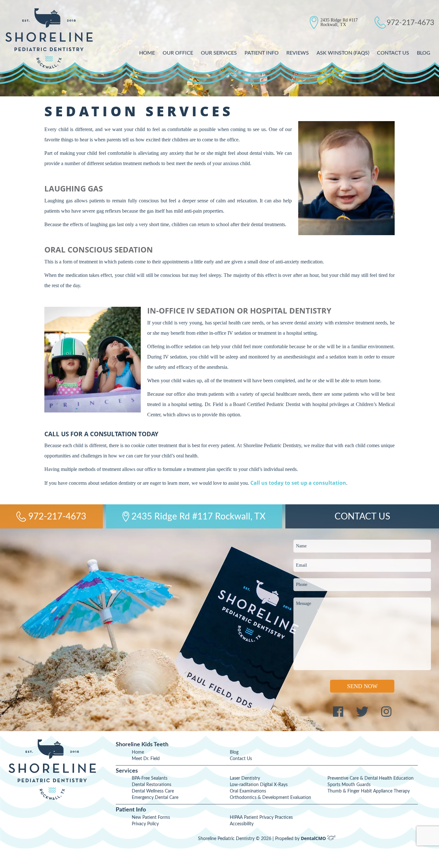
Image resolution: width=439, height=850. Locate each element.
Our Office (178, 53)
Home (147, 53)
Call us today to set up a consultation (298, 482)
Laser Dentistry (245, 778)
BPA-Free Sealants (149, 778)
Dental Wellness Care (153, 791)
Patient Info (262, 53)
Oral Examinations (248, 791)
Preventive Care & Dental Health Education (370, 778)
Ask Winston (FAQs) (343, 53)
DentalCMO (314, 838)
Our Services (219, 53)
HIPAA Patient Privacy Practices (261, 817)
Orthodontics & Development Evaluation (270, 797)
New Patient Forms (151, 817)
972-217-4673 (410, 22)
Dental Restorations (151, 785)
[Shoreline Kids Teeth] (49, 38)
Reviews (297, 53)
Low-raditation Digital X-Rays (259, 785)
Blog (423, 53)
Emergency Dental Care (155, 797)
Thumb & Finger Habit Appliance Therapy (368, 791)
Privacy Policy (145, 824)
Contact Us (393, 53)
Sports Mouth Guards (349, 785)
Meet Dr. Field (146, 759)
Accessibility (242, 824)
